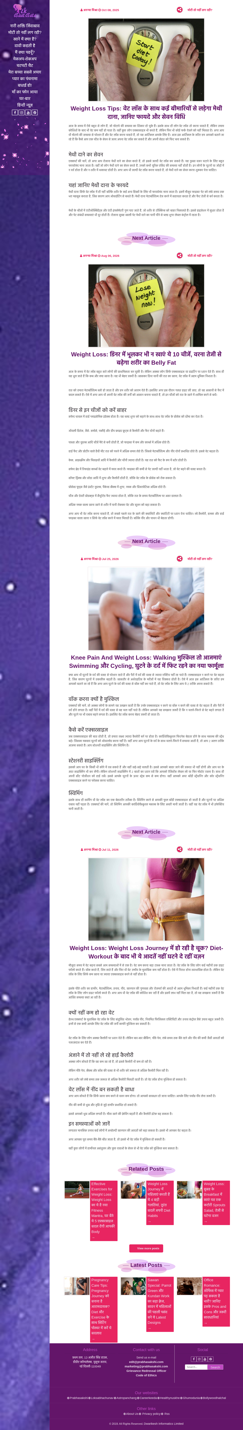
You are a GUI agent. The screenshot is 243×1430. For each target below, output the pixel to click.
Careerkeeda (148, 1398)
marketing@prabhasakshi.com (146, 1366)
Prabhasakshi (79, 1398)
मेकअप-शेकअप (25, 58)
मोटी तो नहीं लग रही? (24, 32)
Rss (167, 1413)
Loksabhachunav (102, 1398)
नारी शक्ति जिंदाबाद (25, 25)
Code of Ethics (146, 1375)
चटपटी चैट (25, 65)
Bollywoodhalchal (214, 1398)
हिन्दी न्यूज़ (25, 105)
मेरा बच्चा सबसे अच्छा (24, 72)
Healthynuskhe (170, 1398)
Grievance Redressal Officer (146, 1371)
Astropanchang (127, 1398)
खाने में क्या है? (24, 39)
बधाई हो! (25, 85)
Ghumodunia (191, 1398)
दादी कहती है (25, 45)
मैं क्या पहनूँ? (25, 52)
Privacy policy (151, 1413)
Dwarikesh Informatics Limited (163, 1423)
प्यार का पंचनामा (25, 78)
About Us (132, 1413)
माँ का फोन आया (25, 92)
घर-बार (24, 98)
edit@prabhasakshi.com (146, 1362)
